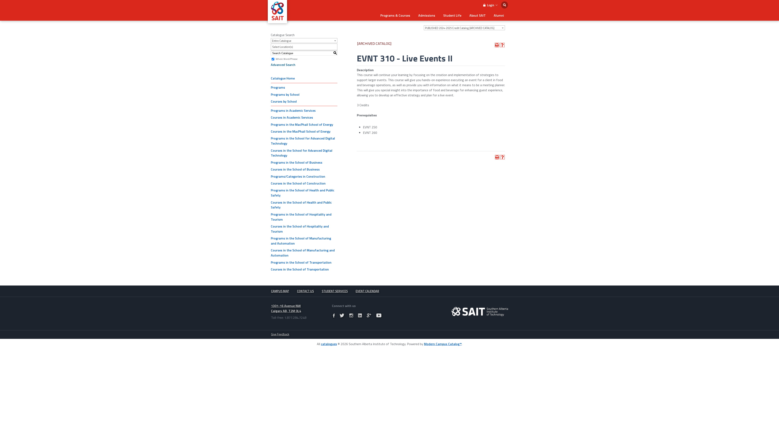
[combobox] (464, 27)
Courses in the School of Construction (298, 183)
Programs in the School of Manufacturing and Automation (301, 241)
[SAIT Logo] (277, 21)
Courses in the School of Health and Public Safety (301, 205)
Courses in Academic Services (292, 117)
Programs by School (285, 94)
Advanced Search (283, 64)
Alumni (499, 15)
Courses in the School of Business (295, 169)
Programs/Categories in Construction (298, 176)
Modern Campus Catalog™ (443, 343)
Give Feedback (280, 334)
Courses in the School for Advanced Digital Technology (301, 153)
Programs (278, 87)
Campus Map (280, 291)
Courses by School (284, 101)
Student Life (452, 15)
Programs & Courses (395, 15)
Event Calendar (367, 291)
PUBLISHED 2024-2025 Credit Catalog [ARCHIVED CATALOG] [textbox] (459, 28)
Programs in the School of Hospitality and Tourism (301, 217)
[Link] (334, 315)
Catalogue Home (283, 78)
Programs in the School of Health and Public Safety (302, 193)
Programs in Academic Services (293, 110)
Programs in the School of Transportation (301, 262)
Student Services (335, 291)
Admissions (426, 15)
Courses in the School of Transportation (300, 269)
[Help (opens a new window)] (502, 45)
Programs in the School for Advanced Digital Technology (303, 141)
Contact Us (305, 291)
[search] (504, 5)
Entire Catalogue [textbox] (281, 41)
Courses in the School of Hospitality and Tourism (300, 229)
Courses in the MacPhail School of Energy (300, 131)
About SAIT (477, 15)
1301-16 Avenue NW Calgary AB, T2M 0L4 (286, 308)
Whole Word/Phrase (287, 59)
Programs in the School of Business (296, 162)
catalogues (329, 343)
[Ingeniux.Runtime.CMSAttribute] (480, 311)
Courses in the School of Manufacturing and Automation (303, 253)
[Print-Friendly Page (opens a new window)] (497, 45)
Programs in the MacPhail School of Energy (302, 124)
